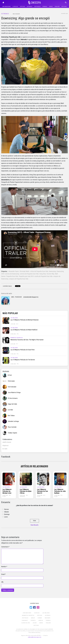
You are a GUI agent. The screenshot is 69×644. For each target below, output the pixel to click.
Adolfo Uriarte (7, 442)
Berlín (33, 618)
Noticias (64, 6)
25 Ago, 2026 (13, 363)
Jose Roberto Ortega (14, 392)
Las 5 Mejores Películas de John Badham (60, 491)
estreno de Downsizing (12, 274)
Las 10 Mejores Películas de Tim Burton (23, 360)
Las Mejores (14, 317)
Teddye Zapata (12, 433)
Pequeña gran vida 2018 (26, 276)
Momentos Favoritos (17, 337)
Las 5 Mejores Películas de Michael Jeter (7, 491)
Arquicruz (5, 445)
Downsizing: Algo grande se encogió (25, 18)
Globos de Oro (26, 622)
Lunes (6, 517)
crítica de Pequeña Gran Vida (39, 271)
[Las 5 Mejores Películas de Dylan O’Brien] (26, 479)
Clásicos (15, 6)
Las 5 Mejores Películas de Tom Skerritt (42, 491)
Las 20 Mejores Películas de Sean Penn (23, 350)
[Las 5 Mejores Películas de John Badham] (60, 479)
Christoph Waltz (24, 271)
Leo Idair (10, 410)
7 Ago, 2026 (13, 323)
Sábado (6, 512)
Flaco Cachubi (12, 427)
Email (3, 574)
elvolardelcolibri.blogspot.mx (30, 297)
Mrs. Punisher (16, 13)
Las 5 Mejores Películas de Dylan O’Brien (25, 491)
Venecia (40, 620)
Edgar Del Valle (12, 404)
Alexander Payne (13, 271)
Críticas (22, 6)
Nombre (3, 567)
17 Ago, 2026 (13, 353)
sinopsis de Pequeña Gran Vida (18, 279)
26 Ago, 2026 (5, 495)
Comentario (4, 547)
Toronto (33, 620)
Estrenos (29, 6)
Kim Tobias (11, 415)
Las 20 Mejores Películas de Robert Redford (24, 330)
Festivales (37, 6)
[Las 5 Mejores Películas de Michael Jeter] (9, 479)
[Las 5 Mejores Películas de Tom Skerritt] (43, 479)
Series (51, 6)
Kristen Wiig (50, 274)
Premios (44, 6)
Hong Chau (42, 274)
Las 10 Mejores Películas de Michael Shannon (25, 320)
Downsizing (52, 271)
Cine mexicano (6, 6)
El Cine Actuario (13, 398)
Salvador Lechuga (13, 421)
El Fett (10, 375)
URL (2, 582)
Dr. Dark (5, 449)
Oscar (35, 622)
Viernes (6, 509)
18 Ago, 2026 (13, 333)
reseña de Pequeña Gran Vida (43, 276)
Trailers (57, 6)
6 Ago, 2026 (13, 343)
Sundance (25, 620)
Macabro (47, 618)
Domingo (7, 514)
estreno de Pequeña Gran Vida (29, 274)
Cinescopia (11, 381)
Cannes (40, 618)
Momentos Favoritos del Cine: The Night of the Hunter (27, 340)
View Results (34, 525)
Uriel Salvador (12, 387)
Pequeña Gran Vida (12, 276)
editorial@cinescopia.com (34, 637)
